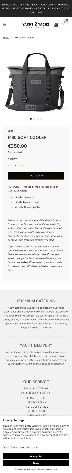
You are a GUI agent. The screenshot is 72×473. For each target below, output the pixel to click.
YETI (10, 131)
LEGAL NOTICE (36, 398)
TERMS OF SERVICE (37, 406)
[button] (31, 119)
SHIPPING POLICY (37, 415)
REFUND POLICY (37, 411)
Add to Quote (36, 175)
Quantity (13, 159)
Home (6, 37)
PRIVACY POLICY (36, 402)
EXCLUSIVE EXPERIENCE (36, 393)
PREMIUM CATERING (36, 388)
